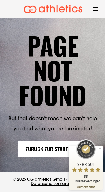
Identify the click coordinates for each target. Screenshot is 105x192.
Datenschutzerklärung (52, 184)
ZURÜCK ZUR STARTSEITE (52, 149)
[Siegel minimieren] (100, 148)
